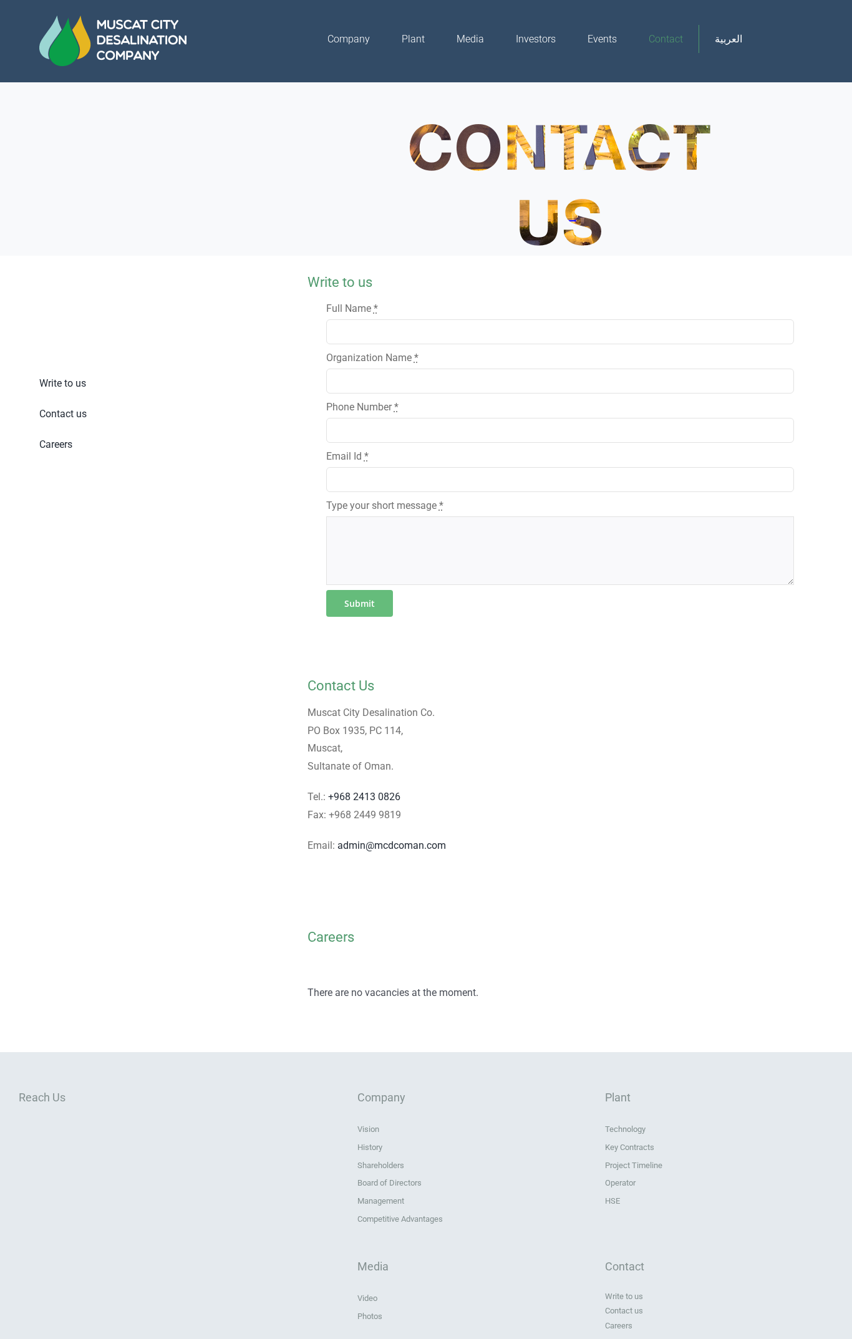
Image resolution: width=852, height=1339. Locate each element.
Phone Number (362, 407)
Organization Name (372, 358)
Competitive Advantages (400, 1219)
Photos (369, 1316)
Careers (55, 444)
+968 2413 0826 (364, 797)
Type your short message (384, 505)
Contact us (63, 414)
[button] (785, 39)
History (369, 1147)
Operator (620, 1182)
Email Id (347, 456)
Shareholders (380, 1165)
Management (380, 1201)
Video (367, 1298)
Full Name (352, 308)
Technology (625, 1129)
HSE (612, 1201)
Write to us (62, 383)
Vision (368, 1129)
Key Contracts (629, 1147)
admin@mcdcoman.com (391, 845)
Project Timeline (633, 1165)
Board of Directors (389, 1182)
